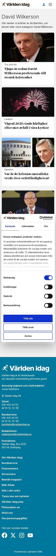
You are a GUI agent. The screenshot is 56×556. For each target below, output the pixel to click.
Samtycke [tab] (10, 226)
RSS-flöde (8, 485)
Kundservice (9, 462)
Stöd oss (7, 512)
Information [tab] (28, 226)
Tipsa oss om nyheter (15, 496)
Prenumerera (10, 468)
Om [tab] (46, 226)
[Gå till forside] (15, 4)
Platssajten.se (11, 507)
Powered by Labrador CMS (28, 551)
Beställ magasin (12, 479)
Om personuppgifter (14, 518)
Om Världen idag (12, 457)
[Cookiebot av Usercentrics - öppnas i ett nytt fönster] (40, 218)
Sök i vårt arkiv (11, 490)
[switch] (48, 287)
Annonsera (9, 474)
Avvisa (28, 336)
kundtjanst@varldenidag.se (16, 424)
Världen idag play (12, 501)
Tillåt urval (28, 327)
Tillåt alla (28, 318)
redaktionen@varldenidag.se (17, 434)
